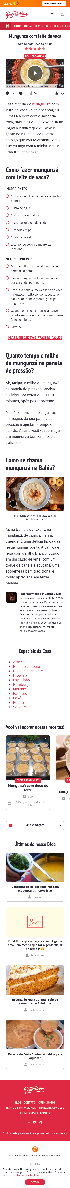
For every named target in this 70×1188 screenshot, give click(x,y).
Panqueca (21, 693)
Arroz (17, 661)
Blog (18, 1102)
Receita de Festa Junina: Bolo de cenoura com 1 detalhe (35, 1001)
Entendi (35, 1182)
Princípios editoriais (35, 1113)
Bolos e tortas (23, 26)
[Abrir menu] (52, 14)
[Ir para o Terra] (11, 3)
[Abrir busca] (62, 14)
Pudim (18, 702)
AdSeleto (62, 1133)
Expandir (60, 825)
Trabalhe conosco (51, 1108)
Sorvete (19, 706)
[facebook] (29, 1122)
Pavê (17, 697)
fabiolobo (35, 1164)
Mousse (19, 688)
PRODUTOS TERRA (54, 3)
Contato (30, 1102)
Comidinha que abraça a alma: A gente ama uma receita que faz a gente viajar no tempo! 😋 (35, 945)
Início (27, 56)
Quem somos (46, 1102)
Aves (48, 26)
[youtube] (34, 1122)
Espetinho (21, 679)
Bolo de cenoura (26, 666)
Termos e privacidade (21, 1108)
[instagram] (40, 1122)
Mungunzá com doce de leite (28, 787)
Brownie (20, 675)
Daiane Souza (53, 593)
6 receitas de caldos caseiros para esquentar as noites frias (35, 888)
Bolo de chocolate (28, 670)
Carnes (39, 26)
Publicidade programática (19, 1133)
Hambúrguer (23, 684)
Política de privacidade (28, 1175)
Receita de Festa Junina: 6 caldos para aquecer (35, 1056)
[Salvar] (47, 739)
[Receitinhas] (17, 14)
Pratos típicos (39, 56)
